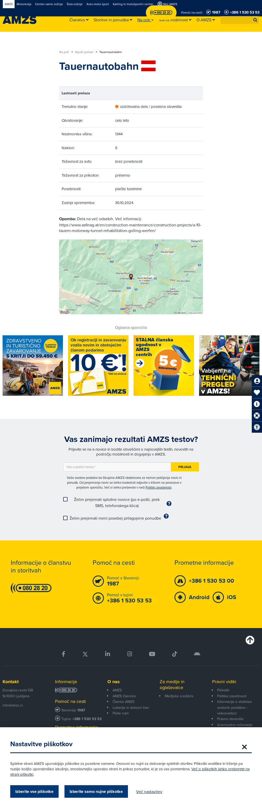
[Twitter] (85, 654)
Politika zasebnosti (231, 696)
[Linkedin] (107, 654)
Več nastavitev (149, 791)
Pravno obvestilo (230, 718)
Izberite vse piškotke (34, 791)
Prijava (184, 466)
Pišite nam (121, 713)
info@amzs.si (13, 705)
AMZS (117, 690)
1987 (81, 710)
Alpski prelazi (84, 52)
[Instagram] (129, 654)
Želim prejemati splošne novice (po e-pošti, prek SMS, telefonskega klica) (117, 502)
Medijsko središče (179, 696)
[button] (255, 20)
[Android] (197, 654)
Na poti (64, 52)
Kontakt (11, 681)
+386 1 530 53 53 (87, 719)
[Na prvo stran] (20, 20)
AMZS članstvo (124, 696)
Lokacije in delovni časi (131, 707)
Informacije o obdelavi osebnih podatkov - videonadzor (234, 707)
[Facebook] (63, 654)
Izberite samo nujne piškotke (96, 791)
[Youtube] (152, 654)
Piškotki (223, 690)
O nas (113, 681)
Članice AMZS (123, 701)
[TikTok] (175, 654)
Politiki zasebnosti (158, 487)
